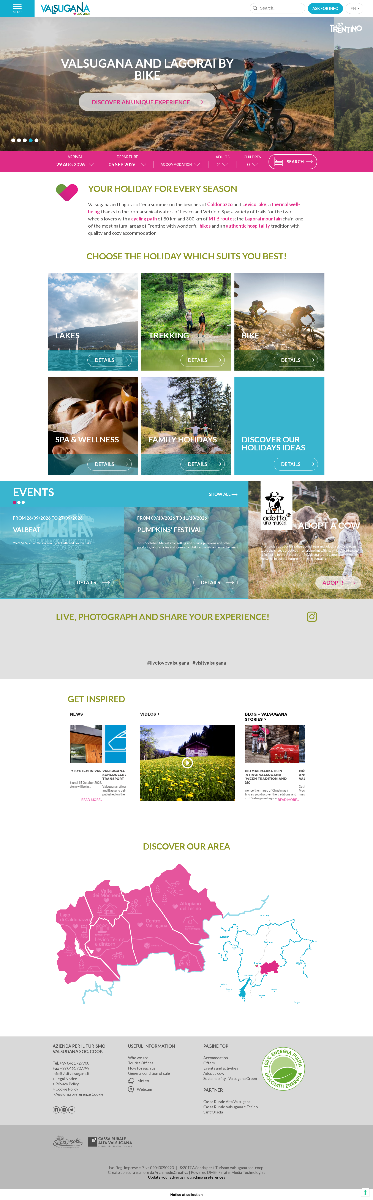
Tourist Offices (140, 1062)
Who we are (138, 1057)
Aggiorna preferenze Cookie (79, 1094)
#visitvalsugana (209, 663)
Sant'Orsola (213, 1112)
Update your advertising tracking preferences (186, 1177)
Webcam (144, 1089)
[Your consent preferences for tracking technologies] (365, 1192)
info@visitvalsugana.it (71, 1073)
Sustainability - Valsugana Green (230, 1078)
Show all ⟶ (223, 494)
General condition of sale (149, 1073)
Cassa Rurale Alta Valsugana (227, 1101)
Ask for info (325, 8)
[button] (13, 140)
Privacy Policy (67, 1083)
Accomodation (215, 1057)
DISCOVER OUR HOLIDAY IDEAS (180, 102)
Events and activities (220, 1068)
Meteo (143, 1080)
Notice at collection (186, 1194)
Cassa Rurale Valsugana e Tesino (230, 1106)
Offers (209, 1062)
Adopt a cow (213, 1073)
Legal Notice (66, 1078)
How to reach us (141, 1068)
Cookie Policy (66, 1089)
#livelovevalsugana (168, 663)
